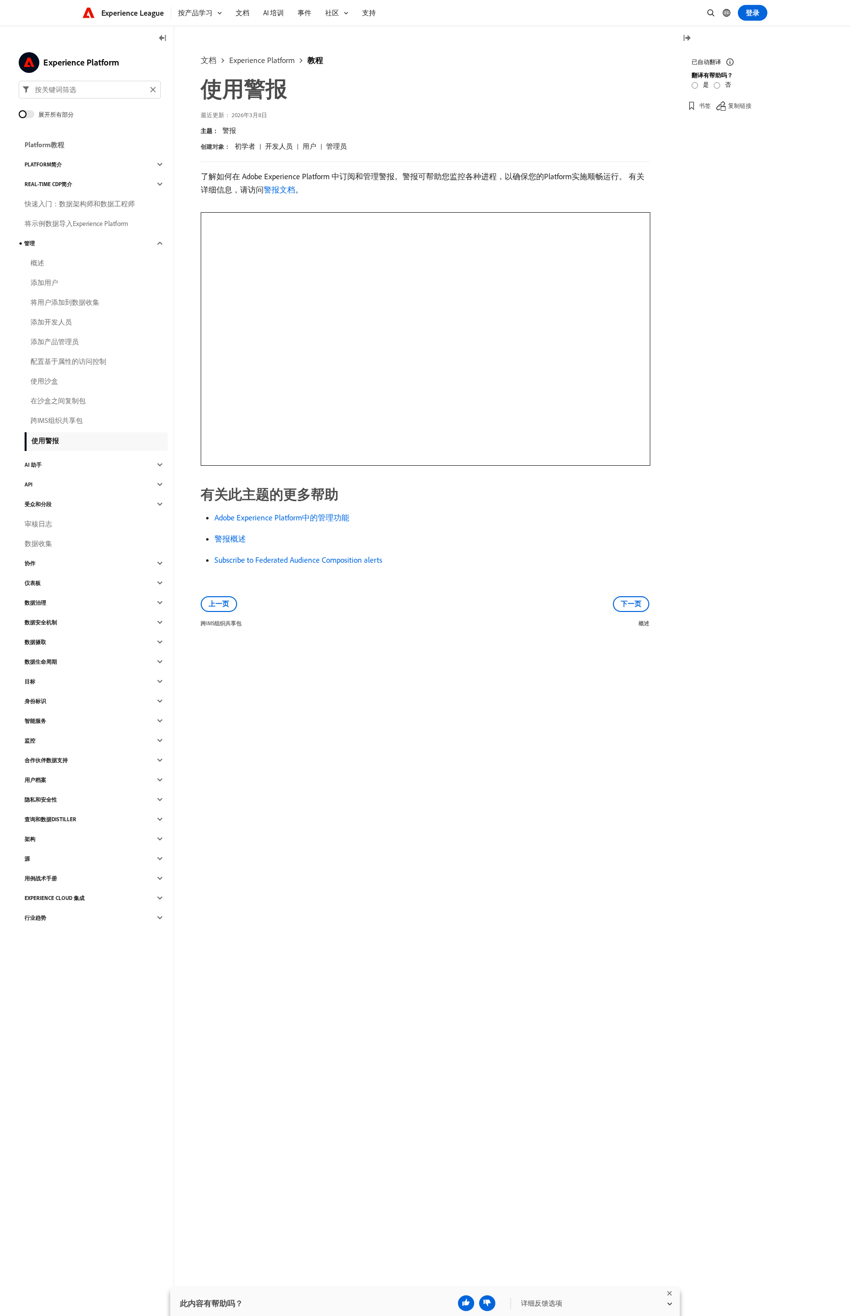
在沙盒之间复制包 (58, 400)
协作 (30, 563)
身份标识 (35, 701)
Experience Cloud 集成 (55, 898)
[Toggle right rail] (687, 38)
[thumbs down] (487, 1303)
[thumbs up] (466, 1303)
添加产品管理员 (54, 341)
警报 (229, 130)
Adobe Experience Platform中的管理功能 (281, 517)
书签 (705, 105)
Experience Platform (262, 60)
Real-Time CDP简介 (48, 184)
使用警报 (45, 440)
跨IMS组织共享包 (56, 420)
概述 (37, 262)
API (28, 484)
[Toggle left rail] (163, 38)
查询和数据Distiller (50, 819)
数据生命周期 (41, 661)
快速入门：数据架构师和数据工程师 (80, 203)
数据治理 (35, 602)
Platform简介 (43, 164)
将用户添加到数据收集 (64, 302)
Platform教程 (44, 144)
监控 (30, 740)
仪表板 (33, 582)
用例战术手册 (41, 878)
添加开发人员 (51, 322)
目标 (30, 681)
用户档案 (35, 779)
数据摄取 (35, 642)
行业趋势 (35, 917)
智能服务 (35, 720)
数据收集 (38, 543)
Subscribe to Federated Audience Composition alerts (298, 560)
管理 (29, 243)
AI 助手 (33, 464)
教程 (315, 60)
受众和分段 (38, 504)
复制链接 (740, 105)
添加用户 (44, 282)
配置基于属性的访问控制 (68, 361)
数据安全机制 (41, 622)
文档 (208, 60)
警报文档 (279, 189)
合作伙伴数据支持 (46, 760)
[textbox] (90, 89)
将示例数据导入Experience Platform (76, 223)
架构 (30, 838)
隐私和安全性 (41, 799)
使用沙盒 (44, 381)
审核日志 (38, 523)
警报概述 (230, 539)
